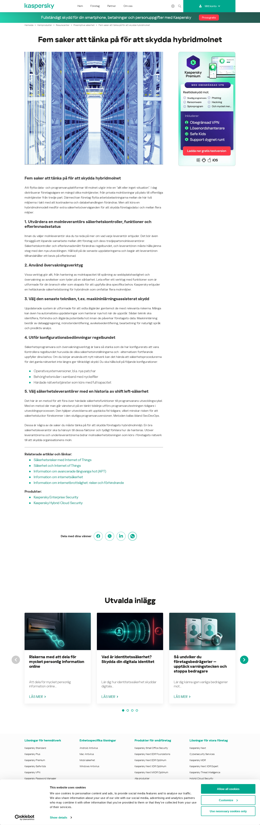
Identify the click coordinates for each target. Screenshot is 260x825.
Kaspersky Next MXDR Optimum (151, 772)
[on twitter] (109, 536)
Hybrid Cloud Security (201, 778)
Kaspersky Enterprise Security (56, 497)
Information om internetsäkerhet (58, 477)
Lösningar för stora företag (209, 740)
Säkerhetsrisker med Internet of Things (63, 460)
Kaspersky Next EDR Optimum (150, 760)
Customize (226, 800)
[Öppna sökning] (179, 6)
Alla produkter (142, 778)
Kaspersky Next (198, 748)
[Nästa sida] (244, 659)
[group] (58, 658)
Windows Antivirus (89, 766)
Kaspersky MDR (198, 760)
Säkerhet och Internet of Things (57, 466)
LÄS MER (36, 697)
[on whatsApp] (132, 536)
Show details (58, 817)
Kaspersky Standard (35, 748)
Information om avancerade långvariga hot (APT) (70, 471)
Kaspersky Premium (35, 760)
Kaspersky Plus (32, 754)
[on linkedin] (121, 536)
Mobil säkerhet (87, 760)
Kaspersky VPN (32, 772)
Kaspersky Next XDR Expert (204, 766)
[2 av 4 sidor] (127, 710)
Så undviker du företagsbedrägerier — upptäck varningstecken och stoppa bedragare (200, 664)
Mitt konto (211, 6)
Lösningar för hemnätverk (43, 740)
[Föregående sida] (15, 659)
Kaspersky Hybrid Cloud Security (58, 503)
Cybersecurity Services (202, 754)
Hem (80, 5)
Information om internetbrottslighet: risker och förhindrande (79, 483)
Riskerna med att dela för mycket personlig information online (56, 662)
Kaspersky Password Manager (40, 778)
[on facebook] (98, 536)
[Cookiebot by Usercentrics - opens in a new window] (24, 817)
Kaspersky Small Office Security (151, 748)
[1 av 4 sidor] (123, 710)
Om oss (128, 5)
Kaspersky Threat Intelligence (205, 772)
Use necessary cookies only (228, 811)
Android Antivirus (89, 748)
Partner (111, 5)
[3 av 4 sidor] (132, 710)
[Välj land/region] (173, 6)
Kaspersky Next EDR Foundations (152, 754)
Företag (95, 5)
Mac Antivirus (87, 754)
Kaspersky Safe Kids (35, 766)
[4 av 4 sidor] (137, 710)
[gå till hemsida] (40, 6)
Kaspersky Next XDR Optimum (150, 766)
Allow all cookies (228, 789)
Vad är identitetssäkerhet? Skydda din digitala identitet (127, 659)
